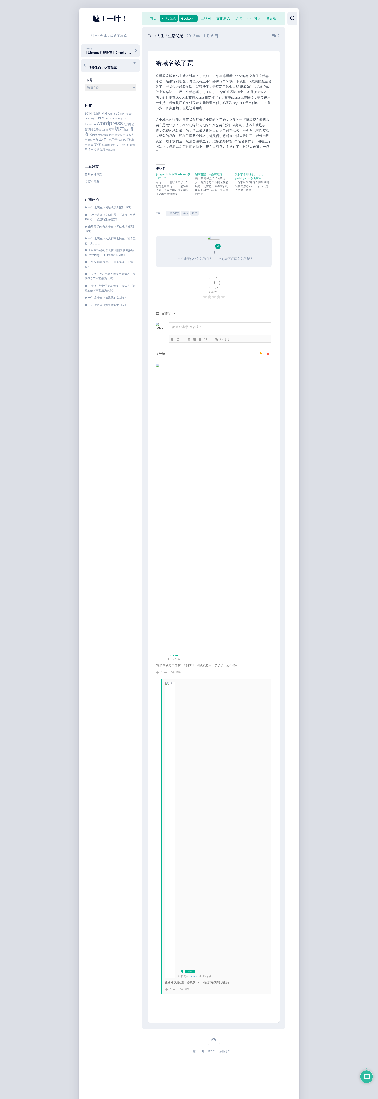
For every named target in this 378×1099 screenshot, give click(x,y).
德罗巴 (122, 139)
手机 (129, 139)
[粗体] (172, 339)
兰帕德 (105, 129)
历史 (112, 134)
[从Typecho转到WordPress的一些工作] (175, 184)
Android (112, 113)
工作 (102, 139)
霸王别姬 (110, 149)
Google (93, 118)
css (131, 113)
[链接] (216, 339)
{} (221, 339)
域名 (128, 134)
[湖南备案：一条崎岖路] (215, 184)
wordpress (109, 123)
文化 (97, 144)
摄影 (90, 144)
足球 (103, 149)
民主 (118, 145)
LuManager (111, 118)
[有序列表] (194, 339)
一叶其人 (254, 18)
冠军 (111, 129)
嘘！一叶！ (110, 18)
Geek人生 (188, 18)
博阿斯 (93, 134)
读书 (90, 149)
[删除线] (189, 339)
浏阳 (124, 145)
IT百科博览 (95, 174)
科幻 (129, 144)
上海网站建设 (96, 250)
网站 (194, 213)
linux (100, 118)
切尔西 (122, 129)
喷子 (122, 134)
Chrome (123, 113)
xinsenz (174, 655)
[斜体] (178, 339)
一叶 (91, 207)
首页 (153, 18)
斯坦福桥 (106, 145)
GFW (87, 118)
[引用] (205, 339)
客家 (95, 139)
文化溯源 (223, 18)
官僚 (90, 140)
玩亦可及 (93, 181)
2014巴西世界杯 (96, 113)
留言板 (271, 18)
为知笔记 (129, 124)
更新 (113, 145)
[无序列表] (200, 339)
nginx (122, 118)
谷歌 (96, 149)
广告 (114, 139)
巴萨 (108, 140)
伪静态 (97, 129)
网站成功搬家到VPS (117, 207)
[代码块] (211, 339)
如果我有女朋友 (115, 297)
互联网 (89, 129)
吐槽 (117, 135)
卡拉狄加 (103, 134)
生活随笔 (169, 18)
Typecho (90, 124)
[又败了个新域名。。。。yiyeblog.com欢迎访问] (254, 182)
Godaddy (173, 213)
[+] (227, 339)
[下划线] (183, 339)
